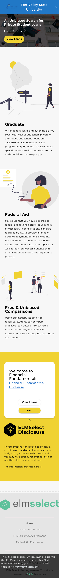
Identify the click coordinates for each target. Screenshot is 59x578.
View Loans (14, 38)
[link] (11, 8)
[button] (26, 31)
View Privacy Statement (25, 566)
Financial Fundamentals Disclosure (26, 385)
